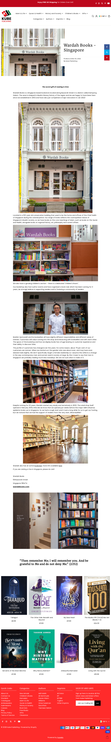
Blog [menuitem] (68, 19)
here (60, 466)
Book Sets (23, 708)
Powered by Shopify (29, 727)
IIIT (58, 696)
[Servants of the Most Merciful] (14, 648)
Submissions (6, 705)
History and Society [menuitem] (53, 13)
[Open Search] (93, 16)
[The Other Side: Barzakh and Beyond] (42, 595)
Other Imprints (63, 703)
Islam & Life (24, 701)
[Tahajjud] (14, 595)
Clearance (24, 715)
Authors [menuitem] (49, 19)
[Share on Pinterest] (107, 57)
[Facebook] (96, 3)
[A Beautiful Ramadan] (69, 648)
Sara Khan (42, 705)
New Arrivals (24, 693)
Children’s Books (26, 696)
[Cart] (109, 16)
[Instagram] (99, 3)
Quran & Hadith (26, 703)
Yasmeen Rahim (44, 708)
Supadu (60, 737)
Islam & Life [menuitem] (20, 13)
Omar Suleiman (44, 703)
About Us (4, 693)
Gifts (22, 713)
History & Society (26, 705)
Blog (2, 710)
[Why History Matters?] (42, 648)
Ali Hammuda (43, 696)
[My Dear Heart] (69, 595)
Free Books (24, 710)
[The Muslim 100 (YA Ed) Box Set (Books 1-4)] (97, 595)
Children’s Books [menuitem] (71, 13)
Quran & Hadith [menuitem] (35, 13)
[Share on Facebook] (107, 47)
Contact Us (5, 696)
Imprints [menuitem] (59, 19)
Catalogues (5, 701)
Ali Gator (60, 693)
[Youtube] (108, 3)
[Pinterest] (105, 3)
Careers (4, 708)
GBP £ (104, 16)
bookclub (38, 466)
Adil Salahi (42, 693)
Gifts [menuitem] (84, 13)
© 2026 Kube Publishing (10, 727)
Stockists (4, 698)
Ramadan (23, 698)
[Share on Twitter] (107, 52)
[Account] (96, 16)
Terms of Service (8, 715)
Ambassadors (6, 703)
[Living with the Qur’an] (97, 648)
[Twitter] (102, 3)
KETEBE (59, 698)
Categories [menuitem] (37, 19)
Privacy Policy (6, 713)
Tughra (60, 701)
